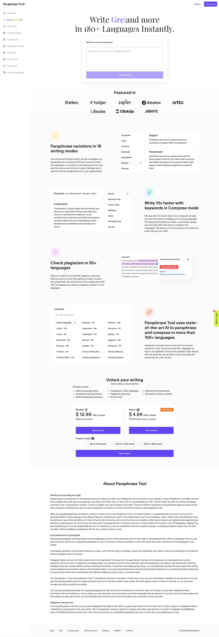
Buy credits (124, 453)
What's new (216, 317)
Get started (98, 430)
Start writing (125, 75)
